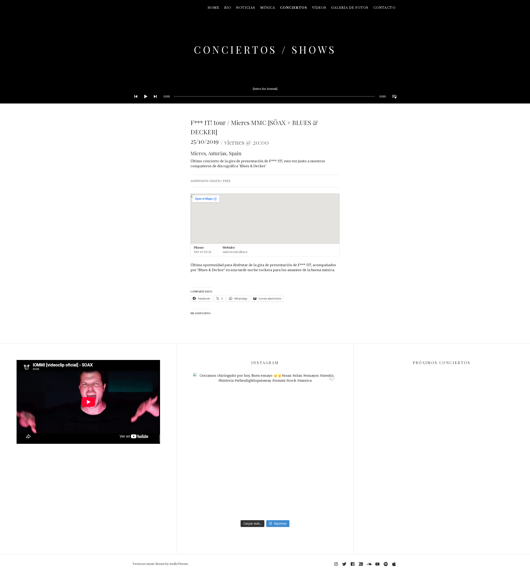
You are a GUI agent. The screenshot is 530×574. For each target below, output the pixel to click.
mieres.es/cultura (235, 252)
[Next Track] (154, 102)
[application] (265, 93)
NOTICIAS (245, 8)
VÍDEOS (319, 8)
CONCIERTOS (293, 8)
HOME (213, 8)
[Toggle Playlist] (393, 102)
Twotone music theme (148, 564)
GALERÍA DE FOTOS (349, 8)
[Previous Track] (134, 102)
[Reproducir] (144, 102)
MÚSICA (267, 8)
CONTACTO (384, 8)
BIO (227, 8)
